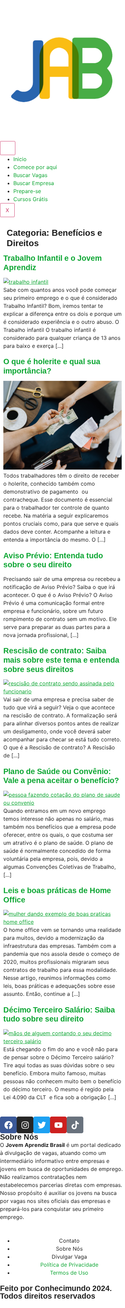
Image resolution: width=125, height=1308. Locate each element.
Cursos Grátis (30, 199)
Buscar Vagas (30, 175)
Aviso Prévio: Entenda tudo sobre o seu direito (53, 560)
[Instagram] (25, 1125)
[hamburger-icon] (7, 148)
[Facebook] (8, 1125)
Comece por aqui (35, 167)
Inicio (20, 159)
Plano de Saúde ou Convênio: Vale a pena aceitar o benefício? (61, 776)
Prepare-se (27, 191)
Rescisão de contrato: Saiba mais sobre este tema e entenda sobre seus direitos (61, 659)
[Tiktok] (75, 1125)
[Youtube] (58, 1125)
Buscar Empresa (33, 183)
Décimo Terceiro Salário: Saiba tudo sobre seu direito (59, 1015)
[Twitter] (41, 1125)
